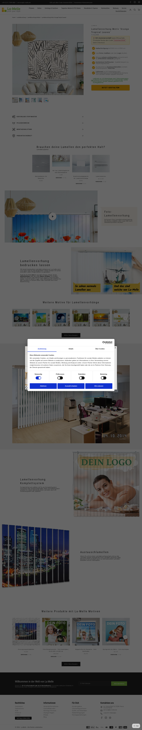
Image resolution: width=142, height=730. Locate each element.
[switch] (60, 378)
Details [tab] (71, 349)
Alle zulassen (98, 386)
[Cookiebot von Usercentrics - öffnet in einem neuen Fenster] (103, 342)
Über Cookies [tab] (100, 349)
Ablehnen (43, 386)
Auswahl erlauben (71, 386)
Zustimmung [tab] (42, 349)
